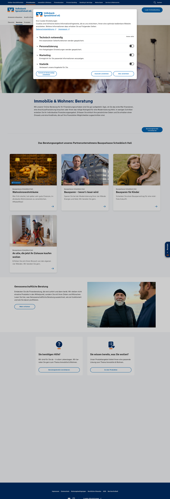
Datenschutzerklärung (45, 29)
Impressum (63, 29)
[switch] (131, 46)
